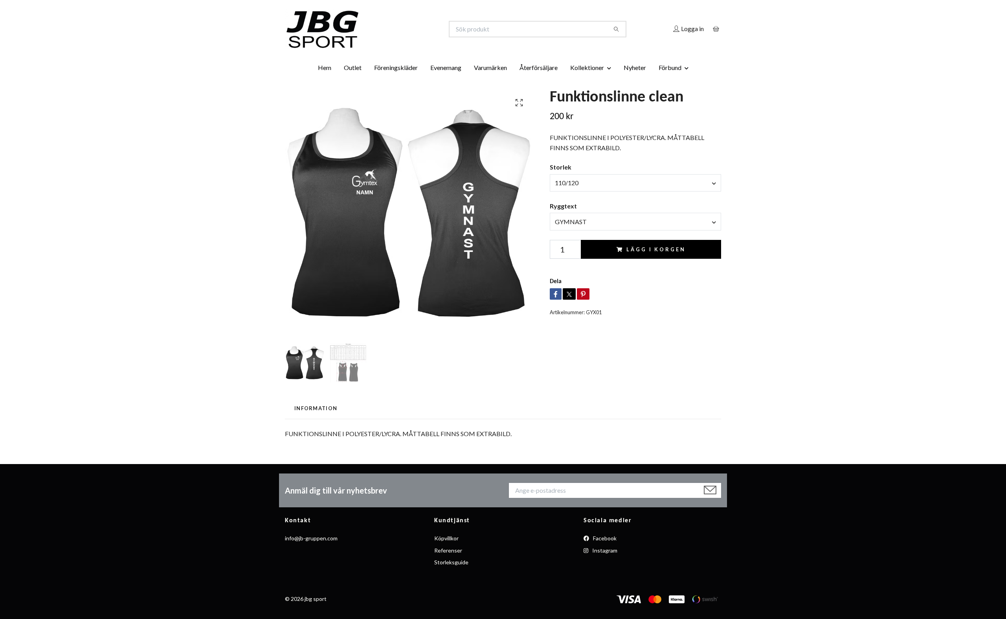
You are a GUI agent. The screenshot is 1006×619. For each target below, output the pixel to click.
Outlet (353, 67)
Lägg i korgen (655, 249)
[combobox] (635, 183)
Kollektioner (587, 67)
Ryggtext (563, 206)
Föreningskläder (396, 67)
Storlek (560, 167)
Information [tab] (315, 408)
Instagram (604, 550)
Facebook (604, 538)
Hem (324, 67)
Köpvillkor (446, 538)
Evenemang (445, 67)
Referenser (448, 550)
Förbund (670, 67)
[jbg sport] (394, 29)
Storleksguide (451, 562)
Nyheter (635, 67)
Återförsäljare (539, 67)
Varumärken (490, 67)
